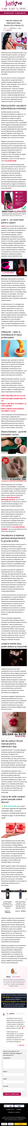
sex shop (6, 997)
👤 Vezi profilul (16, 976)
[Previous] (2, 902)
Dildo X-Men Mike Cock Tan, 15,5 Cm (13, 395)
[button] (4, 9)
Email (5, 1079)
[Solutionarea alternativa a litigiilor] (9, 1106)
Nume (5, 1071)
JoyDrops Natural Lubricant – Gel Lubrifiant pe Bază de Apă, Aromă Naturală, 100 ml (20, 905)
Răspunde (21, 1045)
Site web (5, 1086)
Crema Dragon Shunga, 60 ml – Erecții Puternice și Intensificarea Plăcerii (7, 905)
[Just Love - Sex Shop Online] (14, 3)
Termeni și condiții (14, 1112)
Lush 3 (3, 226)
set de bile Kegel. (11, 161)
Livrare (18, 1109)
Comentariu (7, 1058)
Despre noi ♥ (10, 1109)
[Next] (26, 902)
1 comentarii (8, 30)
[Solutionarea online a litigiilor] (19, 1106)
